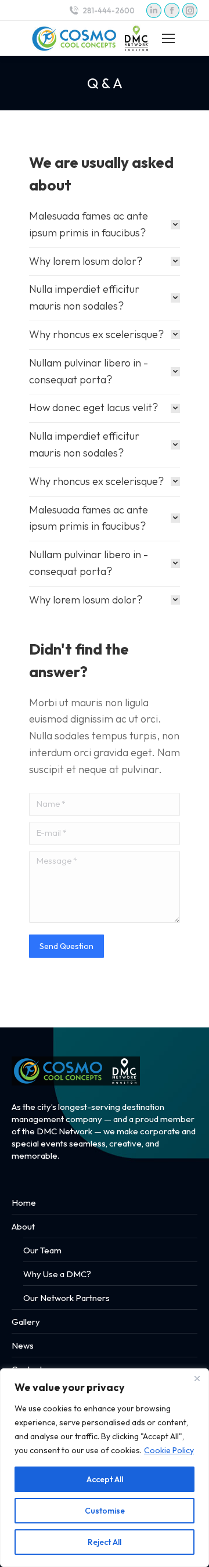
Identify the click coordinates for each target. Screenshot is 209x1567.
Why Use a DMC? (57, 1274)
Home (24, 1202)
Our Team (42, 1250)
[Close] (197, 1378)
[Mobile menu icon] (168, 38)
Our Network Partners (66, 1297)
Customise (105, 1510)
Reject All (104, 1542)
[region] (104, 1467)
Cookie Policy (169, 1450)
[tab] (104, 225)
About (23, 1226)
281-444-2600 (108, 10)
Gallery (26, 1321)
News (23, 1345)
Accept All (105, 1479)
